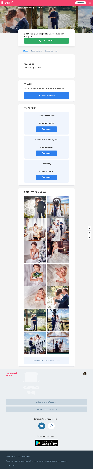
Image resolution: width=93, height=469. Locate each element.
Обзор (25, 51)
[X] (89, 237)
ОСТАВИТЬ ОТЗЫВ (46, 95)
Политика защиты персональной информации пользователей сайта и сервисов (36, 461)
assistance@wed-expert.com (51, 425)
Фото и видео (36, 51)
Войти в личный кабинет (46, 402)
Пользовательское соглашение (18, 456)
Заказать (46, 129)
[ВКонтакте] (89, 228)
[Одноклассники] (89, 232)
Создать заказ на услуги (47, 409)
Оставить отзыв (52, 51)
